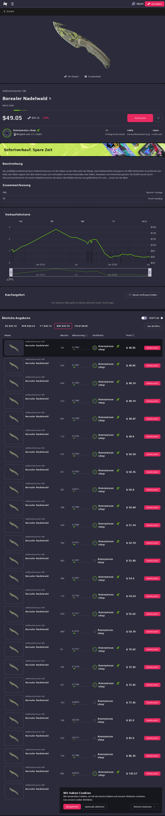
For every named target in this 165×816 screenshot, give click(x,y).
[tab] (11, 326)
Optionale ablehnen (94, 806)
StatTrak (154, 317)
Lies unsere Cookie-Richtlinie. (78, 799)
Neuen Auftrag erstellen (145, 295)
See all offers (153, 326)
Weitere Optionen (143, 806)
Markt (140, 3)
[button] (92, 76)
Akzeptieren (72, 806)
